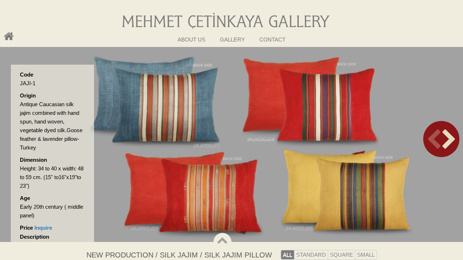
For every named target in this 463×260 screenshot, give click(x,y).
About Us (191, 39)
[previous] (441, 139)
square (341, 255)
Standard (311, 255)
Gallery (232, 39)
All (287, 255)
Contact (272, 39)
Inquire (43, 228)
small (366, 255)
